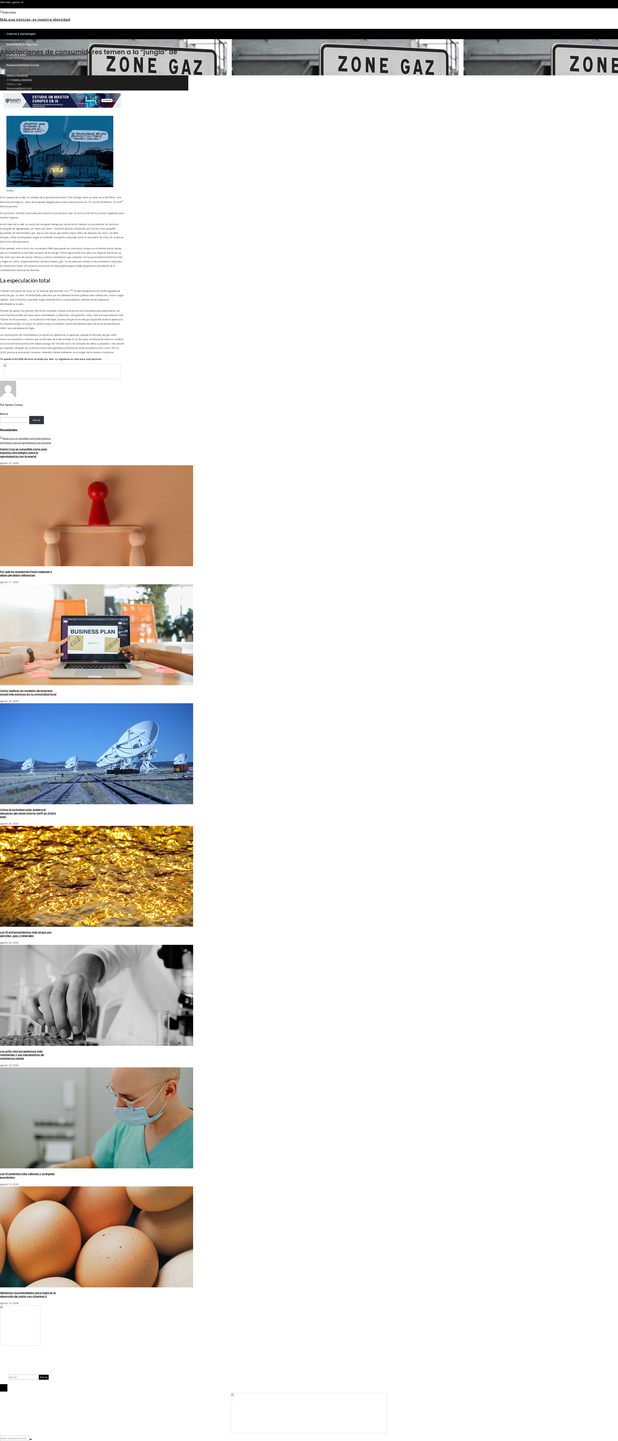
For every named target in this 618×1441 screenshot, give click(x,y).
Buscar (4, 413)
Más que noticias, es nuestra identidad (35, 19)
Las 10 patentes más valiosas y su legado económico (27, 1175)
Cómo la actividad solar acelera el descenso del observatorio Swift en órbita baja (28, 813)
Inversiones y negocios (13, 41)
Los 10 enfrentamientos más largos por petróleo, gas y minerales (26, 934)
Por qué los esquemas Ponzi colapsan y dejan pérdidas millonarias (26, 573)
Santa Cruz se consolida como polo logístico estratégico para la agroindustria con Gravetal (23, 452)
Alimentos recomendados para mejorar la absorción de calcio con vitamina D (28, 1294)
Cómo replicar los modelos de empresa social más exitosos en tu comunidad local (28, 692)
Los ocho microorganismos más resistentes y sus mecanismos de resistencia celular (22, 1055)
